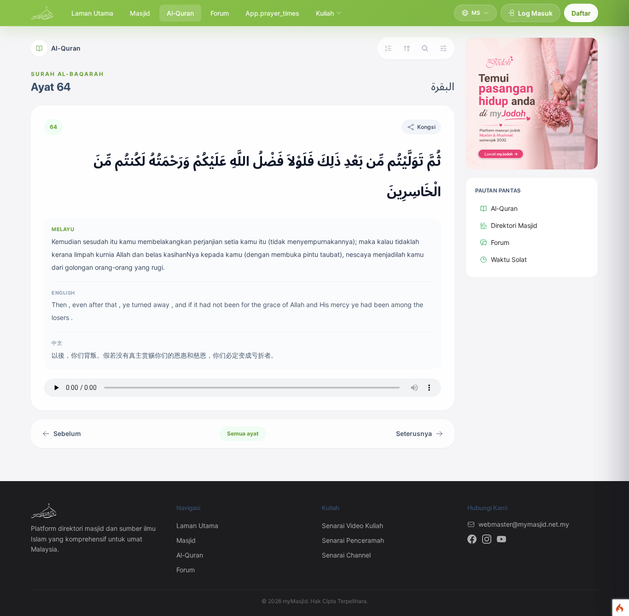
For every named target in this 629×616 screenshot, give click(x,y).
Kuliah (325, 13)
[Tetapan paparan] (443, 48)
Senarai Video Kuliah (352, 525)
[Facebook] (472, 539)
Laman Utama (92, 13)
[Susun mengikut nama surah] (406, 48)
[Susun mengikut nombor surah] (388, 48)
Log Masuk (535, 13)
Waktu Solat (509, 259)
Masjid (140, 13)
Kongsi (426, 126)
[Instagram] (486, 539)
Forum (219, 13)
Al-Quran (180, 13)
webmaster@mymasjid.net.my (523, 524)
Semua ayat (243, 433)
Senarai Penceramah (353, 540)
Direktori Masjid (514, 225)
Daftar (581, 13)
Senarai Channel (346, 555)
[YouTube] (501, 539)
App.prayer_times (272, 13)
